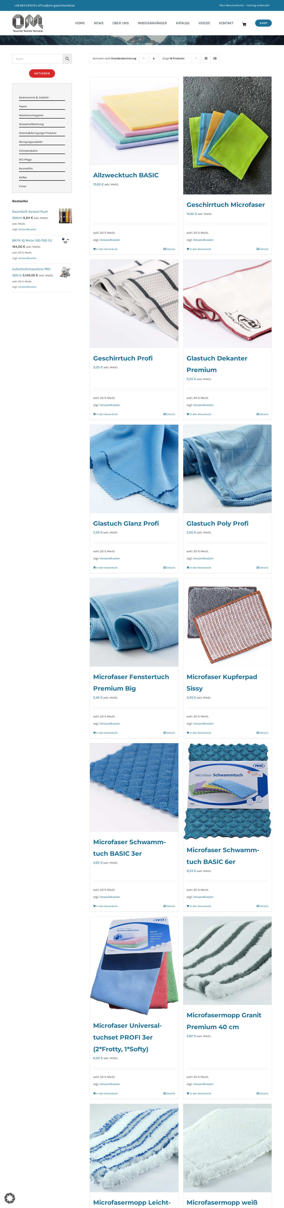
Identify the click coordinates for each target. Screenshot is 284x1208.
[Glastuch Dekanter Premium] (227, 303)
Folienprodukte (28, 150)
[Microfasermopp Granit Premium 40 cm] (227, 961)
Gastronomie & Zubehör (34, 97)
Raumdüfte (26, 168)
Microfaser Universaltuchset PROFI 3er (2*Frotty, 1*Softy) (127, 1037)
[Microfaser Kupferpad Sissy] (227, 622)
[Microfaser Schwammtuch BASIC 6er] (227, 791)
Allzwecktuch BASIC (126, 175)
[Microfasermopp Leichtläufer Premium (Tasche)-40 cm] (134, 1148)
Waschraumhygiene (31, 115)
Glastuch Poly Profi (217, 523)
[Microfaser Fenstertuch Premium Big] (134, 622)
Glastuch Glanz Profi (126, 523)
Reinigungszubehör (31, 141)
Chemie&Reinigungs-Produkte (37, 133)
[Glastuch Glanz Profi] (134, 469)
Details (170, 249)
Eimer (22, 186)
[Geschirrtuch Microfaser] (227, 135)
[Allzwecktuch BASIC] (134, 121)
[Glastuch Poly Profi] (227, 469)
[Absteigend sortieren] (153, 58)
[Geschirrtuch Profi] (134, 303)
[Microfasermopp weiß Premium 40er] (227, 1148)
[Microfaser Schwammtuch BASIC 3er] (134, 787)
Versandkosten (110, 240)
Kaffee (23, 177)
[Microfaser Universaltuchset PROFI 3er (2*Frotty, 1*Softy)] (134, 966)
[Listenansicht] (215, 58)
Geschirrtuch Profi (123, 358)
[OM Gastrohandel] (27, 16)
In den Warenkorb (107, 249)
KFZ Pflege (25, 159)
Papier (23, 106)
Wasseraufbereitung (31, 124)
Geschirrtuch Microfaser (226, 204)
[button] (10, 1198)
